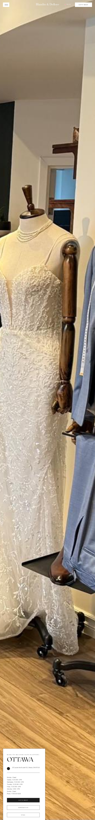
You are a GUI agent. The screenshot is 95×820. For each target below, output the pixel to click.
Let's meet (83, 4)
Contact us (23, 807)
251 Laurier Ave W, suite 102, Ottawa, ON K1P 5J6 (26, 767)
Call (23, 815)
